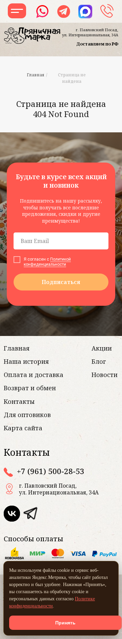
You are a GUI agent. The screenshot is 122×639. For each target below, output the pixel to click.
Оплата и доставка (33, 375)
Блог (99, 361)
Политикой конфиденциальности (47, 261)
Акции (102, 348)
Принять (65, 622)
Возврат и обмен (30, 388)
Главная (35, 75)
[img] (30, 513)
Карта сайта (23, 428)
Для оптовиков (27, 415)
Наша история (26, 361)
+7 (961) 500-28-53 (50, 471)
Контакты (19, 401)
